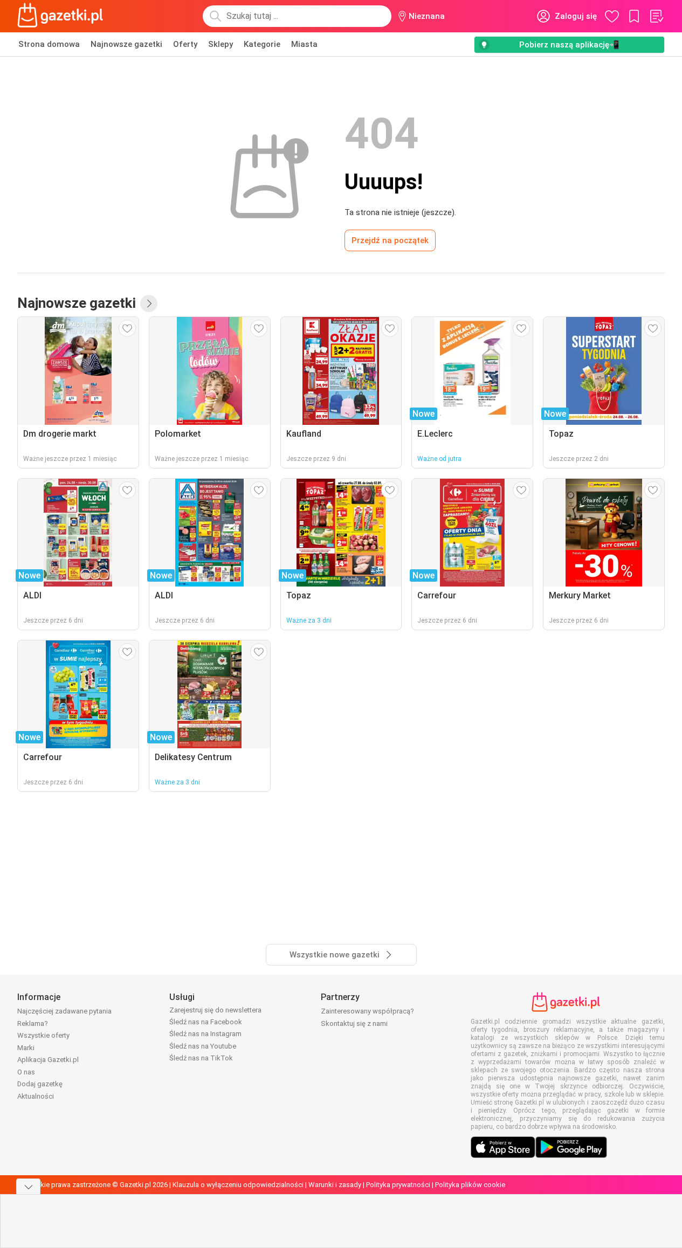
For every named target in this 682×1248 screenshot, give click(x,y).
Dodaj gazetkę (40, 1084)
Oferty (185, 44)
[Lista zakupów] (656, 16)
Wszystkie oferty (43, 1035)
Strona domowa (49, 44)
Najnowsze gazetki (126, 44)
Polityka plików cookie (470, 1185)
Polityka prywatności (398, 1185)
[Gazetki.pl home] (62, 16)
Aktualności (35, 1096)
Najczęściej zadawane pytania (64, 1011)
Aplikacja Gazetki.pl (48, 1060)
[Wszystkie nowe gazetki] (148, 303)
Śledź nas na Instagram (205, 1034)
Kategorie (262, 44)
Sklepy (220, 44)
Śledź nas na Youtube (202, 1046)
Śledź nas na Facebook (205, 1022)
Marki (26, 1048)
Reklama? (32, 1023)
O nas (26, 1072)
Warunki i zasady (334, 1185)
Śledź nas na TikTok (201, 1058)
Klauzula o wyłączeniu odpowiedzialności (238, 1185)
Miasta (304, 44)
